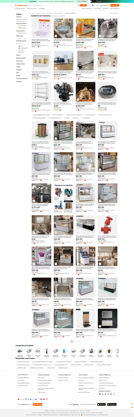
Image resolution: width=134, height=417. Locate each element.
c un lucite (67, 117)
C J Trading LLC (57, 108)
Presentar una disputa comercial (86, 383)
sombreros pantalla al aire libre (39, 117)
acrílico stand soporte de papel (105, 114)
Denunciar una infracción (84, 392)
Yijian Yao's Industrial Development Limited (63, 77)
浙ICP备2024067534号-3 (102, 414)
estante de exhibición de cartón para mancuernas (43, 361)
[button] (78, 5)
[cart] (97, 5)
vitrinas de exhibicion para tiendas (104, 364)
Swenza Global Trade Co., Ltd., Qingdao (62, 147)
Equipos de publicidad (58, 13)
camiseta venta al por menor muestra (64, 361)
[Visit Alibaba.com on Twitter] (105, 394)
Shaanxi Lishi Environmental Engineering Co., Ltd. (85, 108)
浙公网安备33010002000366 (89, 414)
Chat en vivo (81, 380)
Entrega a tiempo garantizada (44, 383)
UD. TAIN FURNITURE (102, 108)
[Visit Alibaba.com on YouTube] (111, 394)
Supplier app (76, 404)
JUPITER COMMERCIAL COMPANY (39, 77)
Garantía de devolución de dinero (45, 380)
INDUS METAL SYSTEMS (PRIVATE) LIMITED (41, 147)
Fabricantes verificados (63, 377)
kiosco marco (76, 117)
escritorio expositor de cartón (24, 364)
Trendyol (82, 410)
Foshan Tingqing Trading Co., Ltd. (39, 242)
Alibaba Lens (24, 404)
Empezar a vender (103, 380)
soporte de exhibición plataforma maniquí (41, 114)
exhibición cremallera (22, 367)
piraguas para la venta (89, 364)
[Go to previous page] (69, 341)
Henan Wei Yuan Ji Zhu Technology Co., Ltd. (63, 45)
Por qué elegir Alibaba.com (23, 377)
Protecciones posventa (43, 385)
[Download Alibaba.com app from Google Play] (112, 404)
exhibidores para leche (63, 367)
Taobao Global (73, 410)
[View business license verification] (79, 415)
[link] (132, 404)
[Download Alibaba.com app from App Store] (101, 404)
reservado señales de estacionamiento (74, 114)
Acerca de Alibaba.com (22, 374)
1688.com (53, 410)
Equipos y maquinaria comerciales (43, 13)
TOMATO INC (101, 45)
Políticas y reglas (41, 392)
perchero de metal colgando (23, 361)
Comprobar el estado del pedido (106, 383)
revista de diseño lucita (58, 114)
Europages (87, 410)
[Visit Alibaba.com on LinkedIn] (102, 394)
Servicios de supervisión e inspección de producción (46, 389)
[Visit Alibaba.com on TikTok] (114, 394)
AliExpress (47, 410)
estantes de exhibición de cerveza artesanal (42, 364)
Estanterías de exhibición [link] (70, 13)
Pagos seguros (41, 377)
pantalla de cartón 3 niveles (81, 361)
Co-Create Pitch (21, 380)
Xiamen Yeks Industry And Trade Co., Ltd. (84, 335)
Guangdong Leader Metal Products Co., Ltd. (85, 77)
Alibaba (32, 13)
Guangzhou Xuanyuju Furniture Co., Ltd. (106, 273)
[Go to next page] (80, 341)
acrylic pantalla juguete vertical (61, 364)
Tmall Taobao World (60, 410)
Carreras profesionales (22, 385)
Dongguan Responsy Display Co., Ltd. (40, 45)
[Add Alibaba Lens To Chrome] (37, 404)
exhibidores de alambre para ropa (37, 367)
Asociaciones (102, 388)
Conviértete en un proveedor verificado (107, 385)
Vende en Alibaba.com (104, 377)
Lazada (67, 410)
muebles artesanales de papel (96, 361)
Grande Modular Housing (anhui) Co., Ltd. (40, 210)
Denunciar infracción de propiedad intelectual (86, 389)
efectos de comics (51, 367)
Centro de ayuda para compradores (86, 377)
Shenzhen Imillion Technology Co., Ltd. (106, 242)
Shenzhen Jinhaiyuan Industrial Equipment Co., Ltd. (41, 109)
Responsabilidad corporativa (23, 383)
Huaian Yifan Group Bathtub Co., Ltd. (39, 273)
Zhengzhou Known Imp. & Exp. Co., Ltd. (84, 46)
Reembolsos (81, 385)
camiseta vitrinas (86, 117)
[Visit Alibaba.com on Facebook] (100, 394)
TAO (78, 410)
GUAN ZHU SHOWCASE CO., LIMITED (106, 77)
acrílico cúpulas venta (90, 114)
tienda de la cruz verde (76, 364)
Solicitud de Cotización (63, 380)
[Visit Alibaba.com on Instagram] (108, 394)
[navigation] (22, 177)
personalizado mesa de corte (55, 117)
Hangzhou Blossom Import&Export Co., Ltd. (107, 335)
